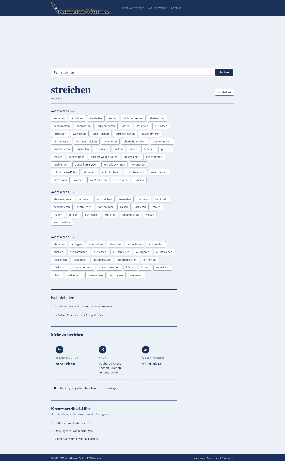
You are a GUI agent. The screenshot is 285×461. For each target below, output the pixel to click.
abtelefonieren (162, 141)
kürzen (130, 267)
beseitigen (80, 259)
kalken (119, 149)
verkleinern (74, 275)
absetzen (115, 244)
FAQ (149, 8)
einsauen (89, 172)
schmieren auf (135, 172)
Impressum (199, 458)
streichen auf (159, 172)
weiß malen (120, 180)
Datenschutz (213, 458)
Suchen (224, 72)
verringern (116, 275)
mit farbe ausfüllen (65, 172)
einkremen (60, 180)
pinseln (165, 149)
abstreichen (157, 118)
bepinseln (102, 149)
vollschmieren (111, 172)
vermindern (95, 275)
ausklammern (150, 134)
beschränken (62, 126)
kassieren (142, 126)
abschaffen (96, 244)
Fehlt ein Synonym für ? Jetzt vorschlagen (88, 388)
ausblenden (61, 164)
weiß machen (98, 180)
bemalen (143, 199)
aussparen (142, 252)
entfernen (149, 259)
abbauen (59, 244)
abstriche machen (135, 141)
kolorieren (138, 164)
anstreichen (104, 199)
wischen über (62, 222)
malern (58, 157)
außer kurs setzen (86, 164)
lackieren (140, 207)
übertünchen (130, 214)
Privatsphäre (228, 458)
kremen (78, 180)
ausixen (58, 252)
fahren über (76, 157)
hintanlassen (62, 141)
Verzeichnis (161, 8)
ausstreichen (101, 134)
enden (113, 118)
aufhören (77, 118)
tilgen (57, 275)
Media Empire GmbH (75, 458)
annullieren (84, 126)
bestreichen (131, 157)
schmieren (110, 141)
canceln (139, 180)
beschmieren (154, 157)
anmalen (84, 199)
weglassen (79, 134)
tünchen (149, 149)
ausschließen (121, 252)
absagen (76, 244)
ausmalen (83, 149)
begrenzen (60, 259)
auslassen (161, 126)
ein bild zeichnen (114, 164)
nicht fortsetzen (133, 118)
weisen (149, 214)
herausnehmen (82, 267)
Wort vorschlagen (133, 8)
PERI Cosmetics (94, 458)
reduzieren (163, 267)
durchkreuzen (106, 126)
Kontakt (176, 8)
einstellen (96, 118)
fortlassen (60, 134)
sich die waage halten (104, 157)
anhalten (59, 118)
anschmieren (62, 149)
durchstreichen (125, 134)
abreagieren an (63, 199)
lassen (126, 126)
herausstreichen (86, 141)
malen (133, 149)
